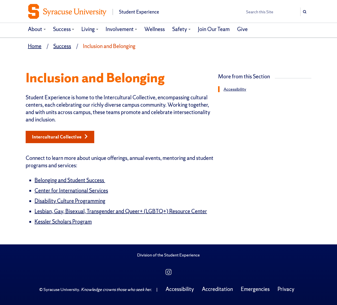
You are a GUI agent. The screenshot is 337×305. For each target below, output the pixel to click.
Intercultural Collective (57, 137)
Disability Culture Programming (70, 200)
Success (62, 29)
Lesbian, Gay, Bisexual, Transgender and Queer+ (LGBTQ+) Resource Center (121, 211)
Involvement (120, 29)
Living (88, 29)
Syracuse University (61, 289)
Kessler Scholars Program (63, 221)
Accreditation (217, 289)
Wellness (154, 29)
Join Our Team (214, 29)
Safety (179, 29)
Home (34, 46)
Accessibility (235, 89)
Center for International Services (71, 190)
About (35, 29)
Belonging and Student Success (70, 180)
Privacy (286, 289)
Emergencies (255, 289)
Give (242, 29)
